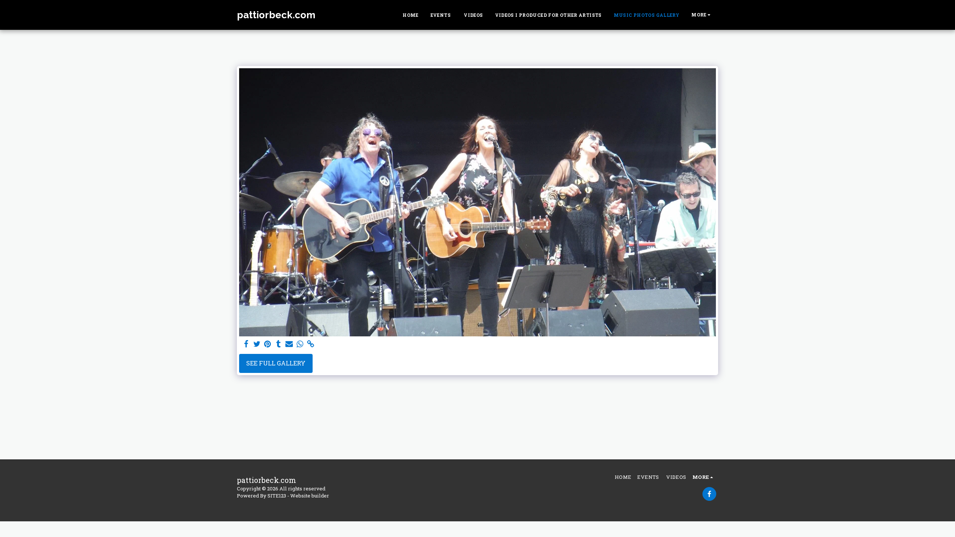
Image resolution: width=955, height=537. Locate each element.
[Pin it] (268, 344)
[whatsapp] (300, 344)
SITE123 (276, 495)
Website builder (309, 495)
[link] (311, 344)
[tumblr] (278, 344)
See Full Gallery (276, 363)
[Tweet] (257, 344)
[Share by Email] (289, 344)
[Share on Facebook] (246, 344)
